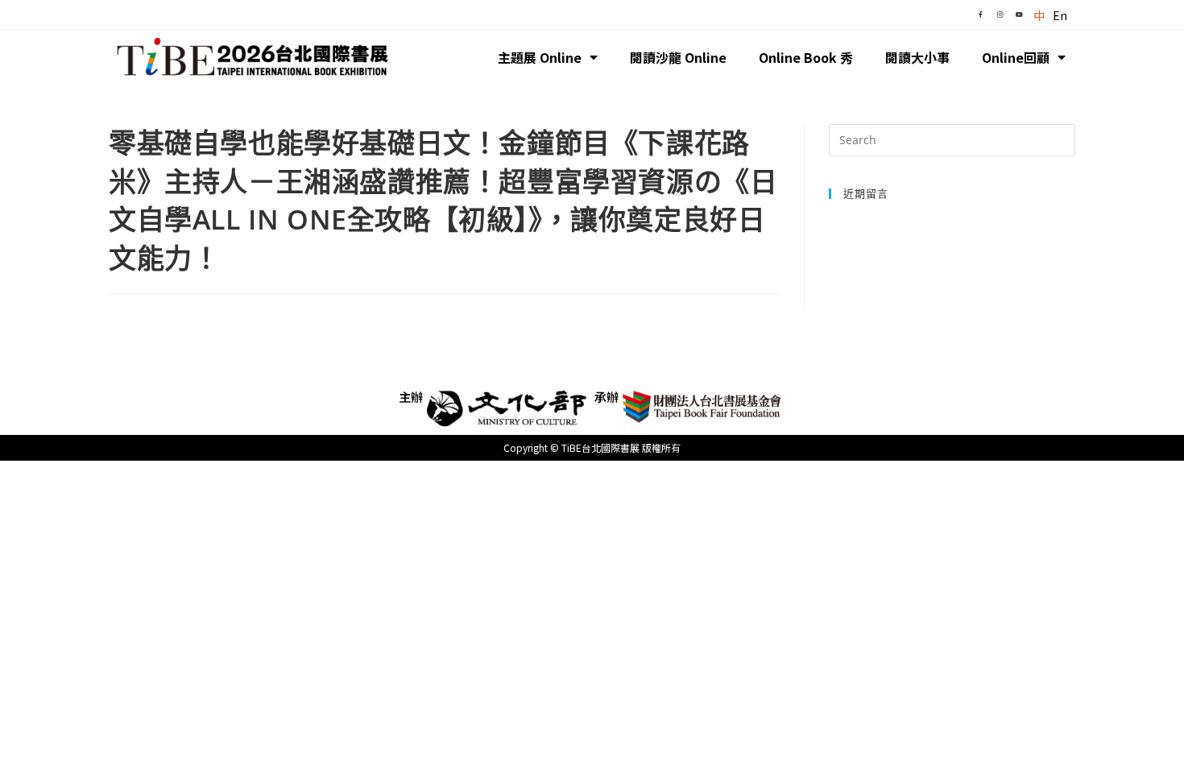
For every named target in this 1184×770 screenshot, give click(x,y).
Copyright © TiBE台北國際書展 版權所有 (592, 447)
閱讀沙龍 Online (678, 57)
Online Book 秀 (806, 57)
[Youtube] (1018, 14)
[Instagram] (999, 14)
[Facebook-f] (980, 14)
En (1060, 15)
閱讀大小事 (917, 57)
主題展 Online (540, 57)
